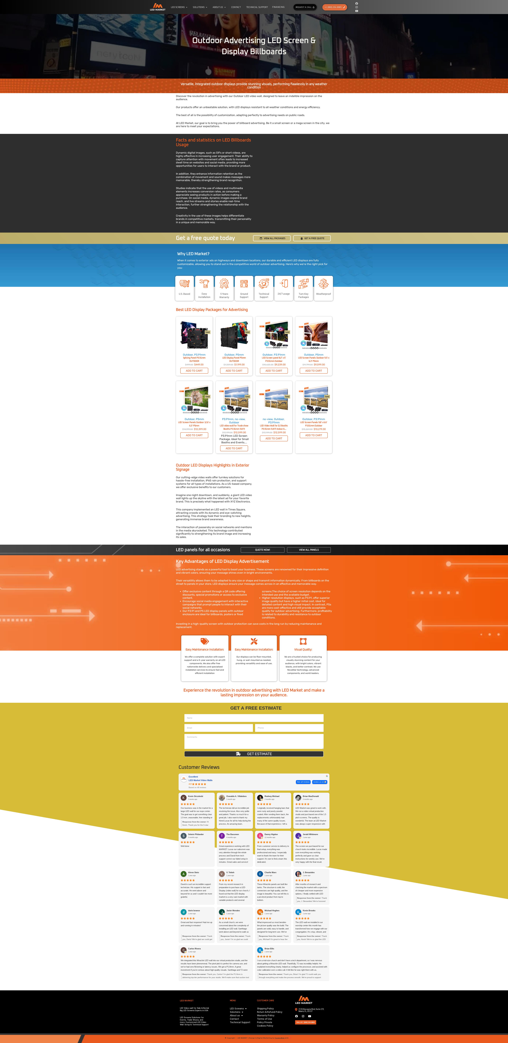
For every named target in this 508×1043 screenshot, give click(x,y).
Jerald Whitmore (310, 834)
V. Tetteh (230, 872)
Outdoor (188, 354)
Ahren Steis (193, 872)
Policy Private (264, 1022)
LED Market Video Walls (200, 780)
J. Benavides (309, 872)
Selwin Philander (196, 834)
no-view (240, 419)
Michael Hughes (272, 910)
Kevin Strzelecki (195, 796)
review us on (318, 782)
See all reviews (303, 782)
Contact (236, 7)
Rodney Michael (272, 796)
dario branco (194, 910)
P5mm (240, 354)
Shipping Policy (265, 1008)
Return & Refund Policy (269, 1012)
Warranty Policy (266, 1015)
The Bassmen (232, 834)
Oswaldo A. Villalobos (236, 796)
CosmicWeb (279, 1038)
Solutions (199, 7)
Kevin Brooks (309, 910)
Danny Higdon (271, 834)
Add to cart (194, 370)
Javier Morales (233, 910)
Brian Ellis (269, 948)
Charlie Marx (270, 872)
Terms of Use (264, 1018)
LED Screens (178, 7)
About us (218, 7)
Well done (185, 846)
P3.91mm (200, 354)
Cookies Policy (265, 1025)
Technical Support (257, 7)
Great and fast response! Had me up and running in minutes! (196, 924)
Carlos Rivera (194, 948)
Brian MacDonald (311, 796)
